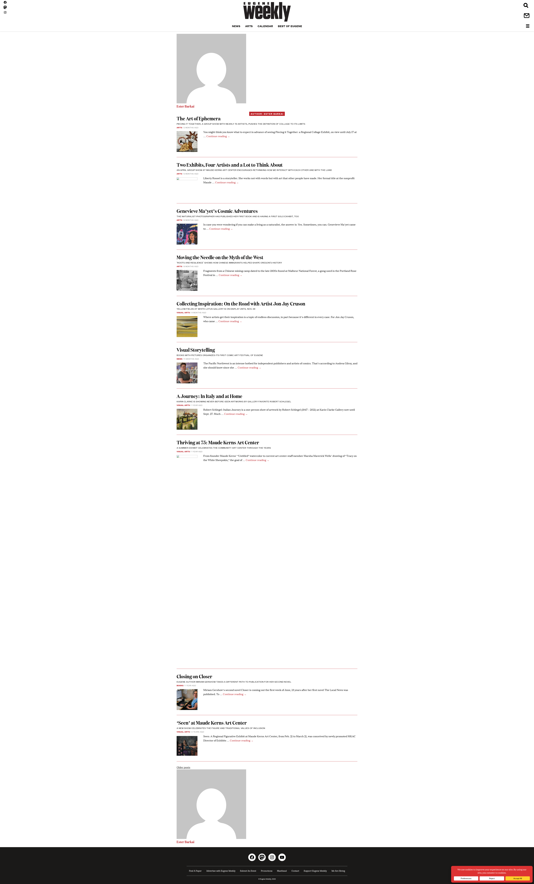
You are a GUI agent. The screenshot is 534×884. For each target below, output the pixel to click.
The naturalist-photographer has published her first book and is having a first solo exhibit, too (238, 216)
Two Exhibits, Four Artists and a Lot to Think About (230, 164)
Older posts (183, 767)
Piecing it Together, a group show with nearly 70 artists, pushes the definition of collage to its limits (241, 123)
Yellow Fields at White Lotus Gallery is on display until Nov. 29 (216, 308)
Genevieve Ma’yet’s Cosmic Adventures (218, 210)
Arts (179, 127)
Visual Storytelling (196, 349)
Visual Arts (183, 312)
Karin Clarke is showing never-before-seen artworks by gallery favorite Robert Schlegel (234, 401)
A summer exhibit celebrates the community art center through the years (224, 447)
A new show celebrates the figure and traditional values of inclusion (221, 728)
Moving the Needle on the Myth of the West (220, 257)
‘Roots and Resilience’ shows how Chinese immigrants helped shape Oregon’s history (229, 262)
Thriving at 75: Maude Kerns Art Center (218, 442)
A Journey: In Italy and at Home (209, 396)
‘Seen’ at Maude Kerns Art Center (212, 722)
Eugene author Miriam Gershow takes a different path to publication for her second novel (234, 681)
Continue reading (218, 136)
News (179, 358)
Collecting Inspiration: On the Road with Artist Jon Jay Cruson (241, 303)
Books (180, 685)
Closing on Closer (194, 676)
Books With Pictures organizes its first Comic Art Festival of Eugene (220, 355)
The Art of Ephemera (199, 118)
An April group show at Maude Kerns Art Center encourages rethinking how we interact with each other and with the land (254, 169)
